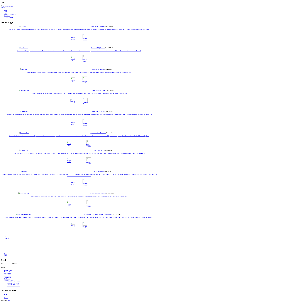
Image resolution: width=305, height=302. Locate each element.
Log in (5, 294)
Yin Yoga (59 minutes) (99, 171)
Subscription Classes (9, 17)
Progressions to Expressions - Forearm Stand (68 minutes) (98, 214)
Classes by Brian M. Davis (13, 283)
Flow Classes (7, 274)
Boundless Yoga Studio (9, 14)
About (5, 11)
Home (5, 10)
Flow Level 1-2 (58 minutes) (98, 48)
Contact (6, 298)
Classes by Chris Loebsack (13, 281)
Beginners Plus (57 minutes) (98, 150)
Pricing (5, 13)
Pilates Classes (7, 277)
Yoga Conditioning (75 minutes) (98, 193)
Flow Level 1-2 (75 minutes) (98, 26)
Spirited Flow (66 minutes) (98, 111)
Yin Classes (7, 279)
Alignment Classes (8, 270)
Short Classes (7, 276)
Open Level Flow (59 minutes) (98, 133)
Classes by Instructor (9, 280)
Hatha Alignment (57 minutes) (98, 90)
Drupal (8, 300)
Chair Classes (7, 273)
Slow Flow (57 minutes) (98, 69)
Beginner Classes (8, 271)
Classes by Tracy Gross (13, 284)
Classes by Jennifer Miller (13, 286)
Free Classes (7, 16)
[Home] (3, 7)
